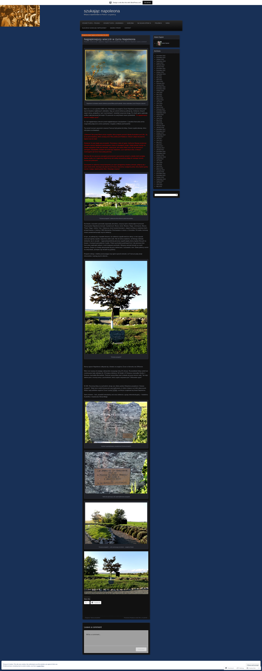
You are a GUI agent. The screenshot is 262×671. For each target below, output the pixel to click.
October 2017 (160, 133)
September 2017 (161, 135)
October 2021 (160, 72)
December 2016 (160, 151)
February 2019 (160, 109)
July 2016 (159, 160)
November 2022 (160, 57)
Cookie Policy (40, 666)
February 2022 (160, 65)
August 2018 (159, 114)
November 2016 (160, 153)
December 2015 (160, 173)
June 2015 (159, 184)
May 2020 (159, 94)
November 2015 (160, 175)
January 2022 (160, 66)
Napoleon (133, 41)
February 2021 (160, 83)
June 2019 (159, 103)
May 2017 (159, 142)
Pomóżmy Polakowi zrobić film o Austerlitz (135, 617)
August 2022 (159, 63)
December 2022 (160, 55)
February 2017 (160, 148)
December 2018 (160, 111)
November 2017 (160, 131)
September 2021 (161, 74)
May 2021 (159, 78)
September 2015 (161, 179)
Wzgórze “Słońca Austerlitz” (92, 617)
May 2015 (159, 186)
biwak (122, 41)
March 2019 (159, 107)
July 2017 (159, 138)
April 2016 (159, 166)
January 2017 (160, 149)
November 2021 (160, 70)
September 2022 (161, 61)
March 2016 (159, 168)
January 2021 (160, 85)
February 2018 (160, 125)
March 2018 (159, 124)
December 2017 (160, 129)
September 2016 (161, 157)
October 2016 (160, 155)
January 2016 (160, 172)
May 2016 (159, 164)
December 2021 (160, 68)
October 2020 (160, 90)
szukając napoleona (102, 11)
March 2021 (159, 81)
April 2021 (159, 79)
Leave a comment (142, 41)
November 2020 (160, 89)
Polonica (158, 23)
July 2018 (159, 116)
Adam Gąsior (91, 35)
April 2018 (159, 122)
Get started (147, 2)
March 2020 (159, 98)
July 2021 (159, 76)
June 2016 (159, 162)
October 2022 (160, 59)
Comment (141, 649)
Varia (168, 23)
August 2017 (159, 136)
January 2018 (160, 127)
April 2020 (159, 96)
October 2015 (160, 177)
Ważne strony (115, 28)
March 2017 (159, 146)
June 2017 (159, 140)
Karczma (130, 23)
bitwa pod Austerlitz (114, 41)
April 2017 (159, 144)
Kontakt (128, 28)
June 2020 (159, 92)
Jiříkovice (127, 41)
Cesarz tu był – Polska (91, 23)
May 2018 (159, 120)
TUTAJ (114, 390)
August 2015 (159, 181)
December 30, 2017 (102, 35)
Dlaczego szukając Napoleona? (94, 28)
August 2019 (159, 100)
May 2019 (159, 105)
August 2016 (159, 159)
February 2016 (160, 170)
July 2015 (159, 183)
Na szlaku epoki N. (144, 23)
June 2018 (159, 118)
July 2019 (159, 101)
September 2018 (161, 113)
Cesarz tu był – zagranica (113, 23)
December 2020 (160, 87)
